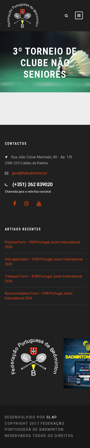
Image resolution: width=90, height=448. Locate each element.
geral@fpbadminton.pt (29, 173)
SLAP (52, 417)
